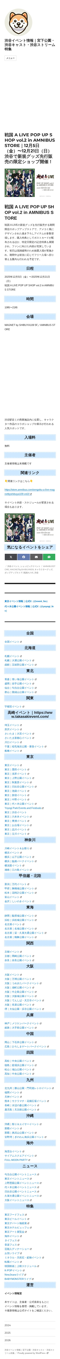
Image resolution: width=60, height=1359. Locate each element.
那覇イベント (12, 1128)
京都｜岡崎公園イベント (18, 956)
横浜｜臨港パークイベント (19, 861)
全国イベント (12, 641)
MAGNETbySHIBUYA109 (22, 569)
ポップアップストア (14, 572)
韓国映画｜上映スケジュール (21, 1266)
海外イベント (12, 1236)
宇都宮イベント (13, 706)
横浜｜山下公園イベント (18, 857)
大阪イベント (12, 974)
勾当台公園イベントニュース (21, 1174)
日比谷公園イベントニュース (21, 1191)
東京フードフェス (14, 1214)
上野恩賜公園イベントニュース (22, 1183)
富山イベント (12, 897)
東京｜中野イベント (16, 799)
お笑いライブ (12, 1253)
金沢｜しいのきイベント (18, 901)
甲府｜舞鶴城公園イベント (19, 888)
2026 (8, 1340)
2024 (8, 1325)
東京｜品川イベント (16, 829)
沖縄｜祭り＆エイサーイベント (22, 1124)
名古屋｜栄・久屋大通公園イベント (24, 933)
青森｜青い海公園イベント (19, 679)
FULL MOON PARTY (16, 1160)
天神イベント (12, 1096)
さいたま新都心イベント (18, 738)
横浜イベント (12, 852)
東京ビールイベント (16, 1219)
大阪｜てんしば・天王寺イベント (23, 1000)
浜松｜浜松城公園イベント (19, 920)
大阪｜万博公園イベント (18, 979)
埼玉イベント (12, 725)
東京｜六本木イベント (17, 816)
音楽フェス (11, 1244)
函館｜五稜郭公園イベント (19, 664)
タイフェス (11, 1240)
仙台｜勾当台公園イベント (19, 688)
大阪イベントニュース (17, 1200)
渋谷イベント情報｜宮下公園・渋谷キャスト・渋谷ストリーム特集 (30, 44)
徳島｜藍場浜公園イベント (19, 1065)
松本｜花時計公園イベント (19, 892)
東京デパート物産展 (16, 1223)
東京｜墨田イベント (16, 769)
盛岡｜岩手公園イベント (18, 683)
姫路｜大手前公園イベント (19, 1027)
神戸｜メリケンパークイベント (22, 1023)
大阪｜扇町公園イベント (18, 987)
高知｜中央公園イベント (18, 1073)
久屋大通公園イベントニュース (22, 1196)
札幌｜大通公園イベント (18, 660)
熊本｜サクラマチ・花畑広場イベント (25, 1101)
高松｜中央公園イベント (18, 1061)
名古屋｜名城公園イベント (19, 928)
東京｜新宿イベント (16, 795)
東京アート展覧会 (14, 1232)
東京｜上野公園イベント (18, 778)
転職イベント (12, 1262)
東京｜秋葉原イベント (17, 782)
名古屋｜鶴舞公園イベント (19, 937)
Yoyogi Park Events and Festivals (23, 808)
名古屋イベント (13, 924)
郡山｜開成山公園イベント (19, 692)
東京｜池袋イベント (16, 791)
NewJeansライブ (14, 1274)
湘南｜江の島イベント (17, 869)
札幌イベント (12, 656)
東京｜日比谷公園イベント (19, 786)
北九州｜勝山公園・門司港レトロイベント (28, 1088)
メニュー (10, 58)
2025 (7, 1332)
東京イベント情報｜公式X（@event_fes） (27, 601)
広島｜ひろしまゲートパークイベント (25, 1046)
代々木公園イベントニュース (21, 1187)
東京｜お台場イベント (17, 825)
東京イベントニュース (17, 1178)
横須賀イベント (13, 865)
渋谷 (36, 572)
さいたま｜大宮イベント (18, 733)
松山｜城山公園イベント (18, 1069)
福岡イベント (12, 1092)
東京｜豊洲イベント (16, 821)
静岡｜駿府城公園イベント (19, 915)
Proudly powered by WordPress (32, 1353)
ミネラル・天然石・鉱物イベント (23, 1257)
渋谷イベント (13, 566)
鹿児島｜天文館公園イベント (21, 1109)
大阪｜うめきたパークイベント (22, 983)
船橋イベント (12, 750)
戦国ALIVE (29, 572)
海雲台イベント (13, 1151)
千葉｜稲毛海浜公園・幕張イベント (24, 746)
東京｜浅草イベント (16, 773)
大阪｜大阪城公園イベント (19, 996)
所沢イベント (12, 729)
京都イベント (12, 951)
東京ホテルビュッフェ (17, 1227)
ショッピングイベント (30, 566)
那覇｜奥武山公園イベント (19, 1132)
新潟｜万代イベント (16, 884)
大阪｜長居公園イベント (18, 1004)
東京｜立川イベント (16, 833)
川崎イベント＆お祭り (17, 848)
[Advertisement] (30, 101)
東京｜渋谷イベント (16, 812)
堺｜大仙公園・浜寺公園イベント (23, 1009)
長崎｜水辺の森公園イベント (21, 1105)
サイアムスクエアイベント (19, 1155)
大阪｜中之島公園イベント (19, 992)
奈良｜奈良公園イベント (18, 960)
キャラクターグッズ (44, 569)
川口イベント (12, 742)
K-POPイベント (13, 1270)
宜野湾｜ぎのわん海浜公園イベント (24, 1137)
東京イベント (12, 765)
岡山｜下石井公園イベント (19, 1042)
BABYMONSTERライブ (18, 1279)
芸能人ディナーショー (17, 1249)
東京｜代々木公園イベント (19, 803)
